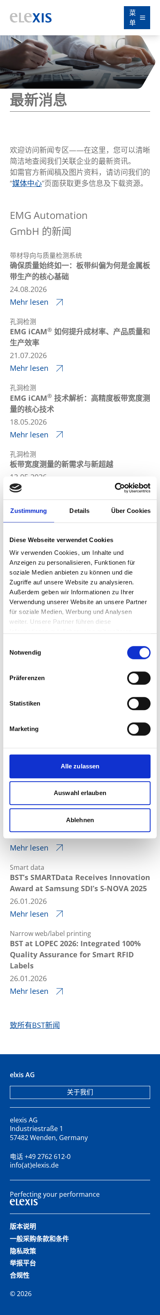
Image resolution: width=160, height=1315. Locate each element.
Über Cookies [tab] (131, 510)
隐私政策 (23, 1250)
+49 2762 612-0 (48, 1156)
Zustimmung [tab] (28, 510)
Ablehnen (80, 819)
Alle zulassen (80, 766)
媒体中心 (27, 183)
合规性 (20, 1275)
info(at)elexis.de (34, 1165)
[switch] (139, 678)
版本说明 (23, 1226)
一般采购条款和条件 (39, 1238)
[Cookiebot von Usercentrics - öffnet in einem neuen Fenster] (115, 488)
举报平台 (23, 1262)
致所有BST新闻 (35, 1025)
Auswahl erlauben (80, 792)
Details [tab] (79, 510)
